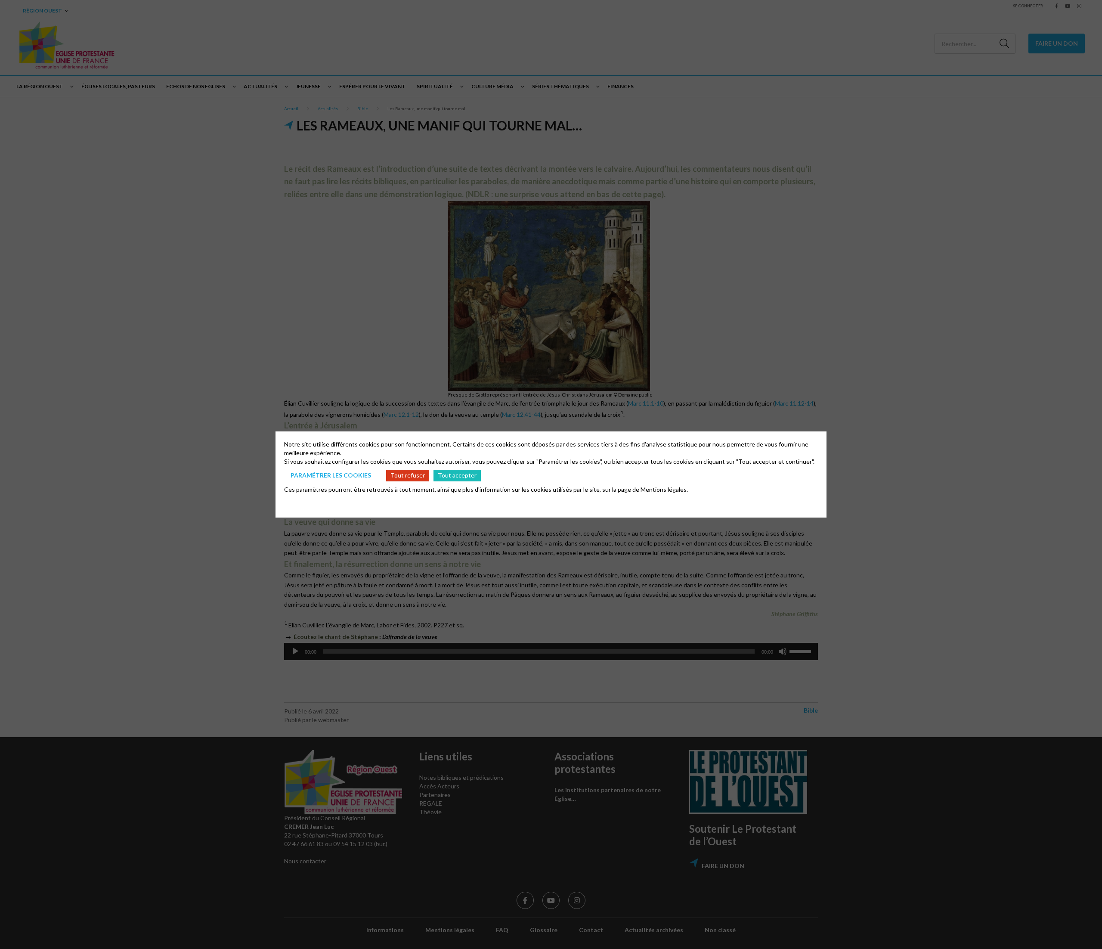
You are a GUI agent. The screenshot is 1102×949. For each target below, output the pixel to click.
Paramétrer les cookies (331, 475)
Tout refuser (407, 475)
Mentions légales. (664, 489)
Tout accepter (457, 475)
